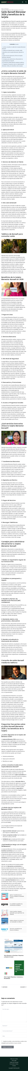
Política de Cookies (14, 1058)
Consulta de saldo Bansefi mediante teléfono (13, 62)
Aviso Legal (14, 1060)
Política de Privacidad (14, 1062)
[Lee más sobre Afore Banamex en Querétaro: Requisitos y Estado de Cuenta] (14, 946)
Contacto (14, 1065)
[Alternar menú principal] (22, 2)
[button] (26, 2)
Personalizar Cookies (14, 1064)
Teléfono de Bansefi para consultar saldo (12, 50)
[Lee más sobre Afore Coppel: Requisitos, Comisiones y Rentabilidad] (14, 968)
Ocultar (16, 44)
